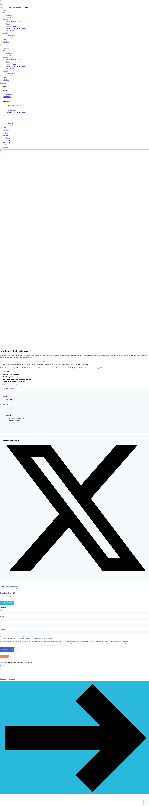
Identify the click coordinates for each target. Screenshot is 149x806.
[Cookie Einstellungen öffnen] (11, 805)
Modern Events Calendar (12, 586)
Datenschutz (3, 679)
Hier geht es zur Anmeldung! (7, 388)
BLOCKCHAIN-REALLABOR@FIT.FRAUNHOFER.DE (15, 7)
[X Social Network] (76, 571)
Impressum (12, 679)
